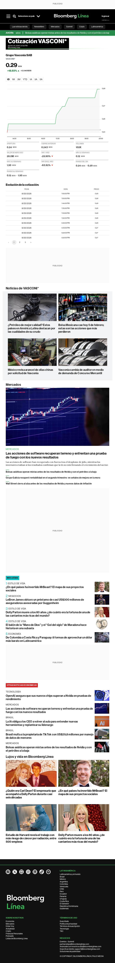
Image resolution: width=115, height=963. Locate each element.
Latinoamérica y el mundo (70, 874)
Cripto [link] (82, 26)
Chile (62, 889)
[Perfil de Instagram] (28, 872)
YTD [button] (25, 79)
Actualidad (10, 929)
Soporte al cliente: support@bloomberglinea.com (80, 949)
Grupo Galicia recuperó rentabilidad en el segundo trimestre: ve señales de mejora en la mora (53, 477)
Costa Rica (64, 901)
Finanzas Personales (14, 933)
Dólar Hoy (10, 926)
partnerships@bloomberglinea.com (74, 944)
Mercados (13, 385)
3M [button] (18, 79)
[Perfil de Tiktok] (41, 872)
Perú (62, 891)
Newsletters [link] (39, 26)
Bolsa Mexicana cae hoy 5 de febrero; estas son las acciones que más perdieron (81, 328)
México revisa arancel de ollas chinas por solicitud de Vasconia (30, 371)
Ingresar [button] (105, 16)
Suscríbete (64, 921)
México (63, 879)
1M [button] (13, 79)
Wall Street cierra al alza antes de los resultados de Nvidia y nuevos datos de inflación (49, 483)
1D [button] (8, 79)
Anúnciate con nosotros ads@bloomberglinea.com (80, 946)
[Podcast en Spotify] (48, 872)
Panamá (63, 896)
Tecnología (64, 929)
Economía (10, 921)
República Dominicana (69, 906)
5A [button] (41, 79)
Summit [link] (69, 26)
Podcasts (10, 936)
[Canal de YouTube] (21, 872)
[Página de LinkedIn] (35, 872)
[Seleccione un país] (38, 16)
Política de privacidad (68, 924)
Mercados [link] (55, 26)
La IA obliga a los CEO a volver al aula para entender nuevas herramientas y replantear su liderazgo (42, 723)
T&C (61, 931)
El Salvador (64, 903)
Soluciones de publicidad (70, 951)
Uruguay (63, 899)
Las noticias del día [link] (19, 26)
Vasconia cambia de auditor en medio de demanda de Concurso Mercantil (81, 371)
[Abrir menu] (8, 16)
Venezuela (64, 886)
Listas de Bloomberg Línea (17, 938)
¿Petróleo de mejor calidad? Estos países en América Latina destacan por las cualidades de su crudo (31, 328)
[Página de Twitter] (14, 872)
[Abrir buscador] (14, 16)
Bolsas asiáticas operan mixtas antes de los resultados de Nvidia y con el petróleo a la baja (55, 33)
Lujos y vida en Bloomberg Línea (30, 757)
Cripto (8, 931)
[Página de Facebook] (8, 872)
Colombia (64, 884)
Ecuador (63, 894)
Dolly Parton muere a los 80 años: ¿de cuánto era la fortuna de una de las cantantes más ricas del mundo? (48, 614)
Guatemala (64, 908)
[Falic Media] (105, 20)
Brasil (62, 877)
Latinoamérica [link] (97, 26)
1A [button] (31, 79)
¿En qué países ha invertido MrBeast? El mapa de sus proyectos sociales (82, 792)
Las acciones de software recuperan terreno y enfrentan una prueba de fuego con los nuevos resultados (56, 455)
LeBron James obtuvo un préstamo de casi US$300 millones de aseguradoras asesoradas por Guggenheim (45, 601)
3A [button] (35, 79)
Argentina (64, 881)
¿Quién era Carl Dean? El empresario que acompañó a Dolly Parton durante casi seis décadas (31, 794)
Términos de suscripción (70, 926)
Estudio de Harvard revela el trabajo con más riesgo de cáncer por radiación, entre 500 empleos (31, 838)
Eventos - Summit (67, 941)
